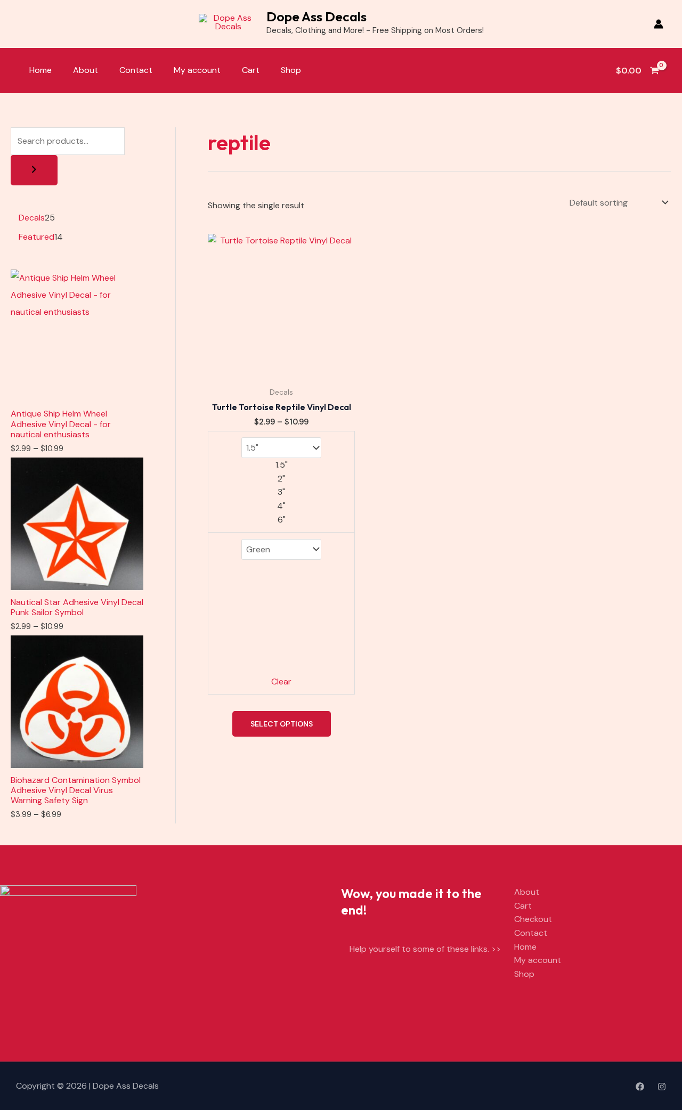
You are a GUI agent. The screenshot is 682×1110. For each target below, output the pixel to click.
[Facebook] (640, 1086)
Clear (281, 681)
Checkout (533, 919)
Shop (291, 70)
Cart (250, 70)
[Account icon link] (658, 24)
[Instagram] (661, 1086)
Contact (135, 70)
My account (197, 70)
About (85, 70)
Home (40, 70)
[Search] (34, 170)
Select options (281, 724)
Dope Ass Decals (316, 16)
